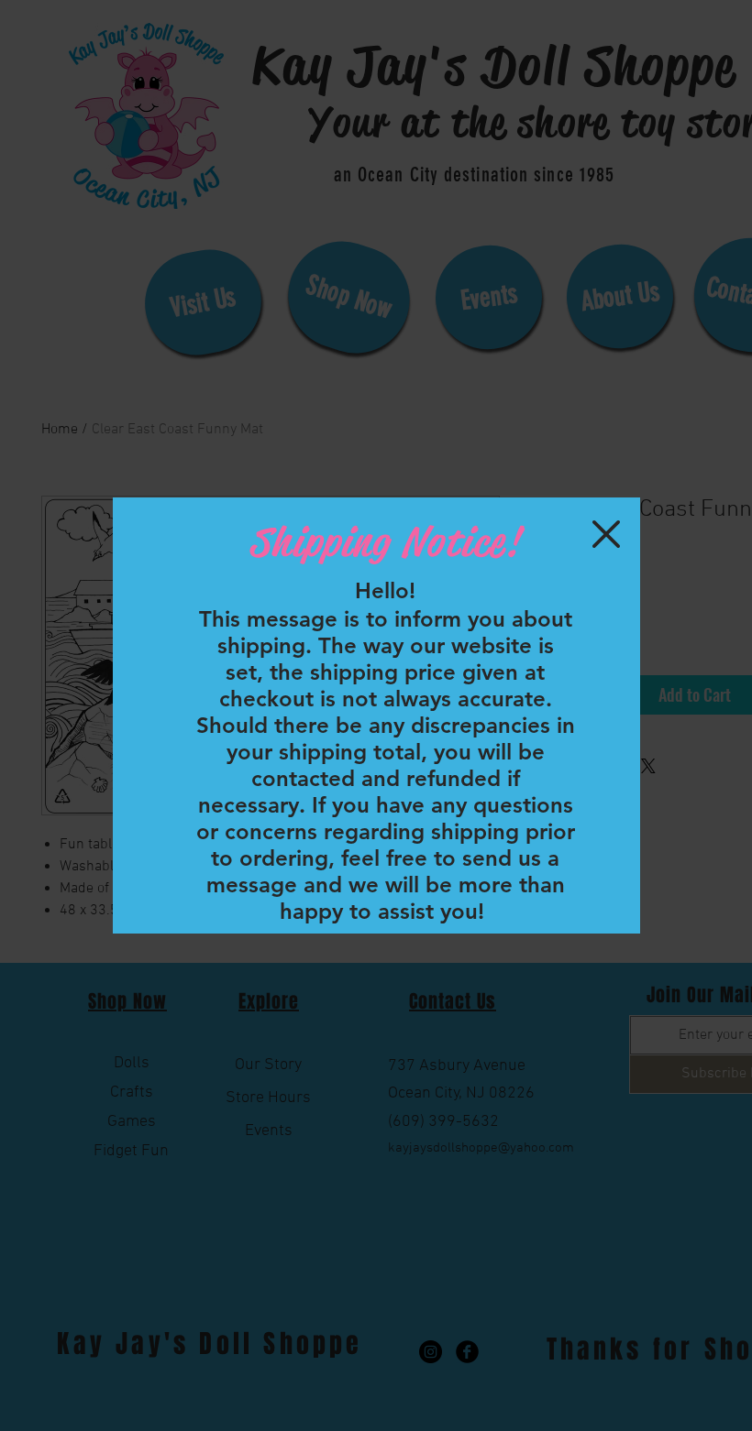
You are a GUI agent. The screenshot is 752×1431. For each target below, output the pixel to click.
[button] (606, 534)
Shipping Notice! (384, 542)
